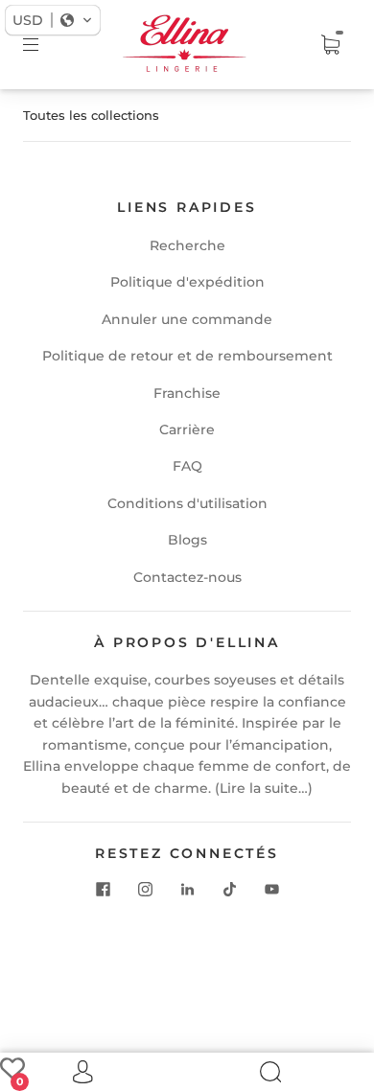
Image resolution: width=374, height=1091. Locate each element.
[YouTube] (271, 889)
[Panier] (330, 45)
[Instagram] (145, 889)
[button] (53, 20)
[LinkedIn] (187, 889)
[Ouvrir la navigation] (44, 45)
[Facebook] (103, 889)
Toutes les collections (91, 115)
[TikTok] (229, 889)
